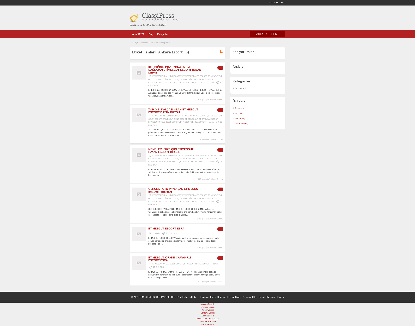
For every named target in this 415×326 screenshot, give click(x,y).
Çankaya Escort (207, 313)
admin (211, 82)
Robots (280, 297)
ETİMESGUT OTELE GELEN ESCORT (163, 82)
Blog (150, 34)
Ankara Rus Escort (207, 321)
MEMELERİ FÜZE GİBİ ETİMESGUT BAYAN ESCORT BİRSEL (170, 151)
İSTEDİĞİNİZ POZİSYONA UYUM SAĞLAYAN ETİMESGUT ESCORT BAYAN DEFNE (174, 70)
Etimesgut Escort (208, 297)
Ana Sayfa (134, 43)
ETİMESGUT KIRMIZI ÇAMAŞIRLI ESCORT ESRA (169, 259)
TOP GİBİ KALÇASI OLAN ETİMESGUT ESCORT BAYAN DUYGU (173, 111)
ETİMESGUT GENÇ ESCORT (175, 79)
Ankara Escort (207, 304)
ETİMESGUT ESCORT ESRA (166, 228)
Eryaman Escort (207, 307)
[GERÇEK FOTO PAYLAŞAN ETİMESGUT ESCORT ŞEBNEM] (139, 201)
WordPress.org (241, 124)
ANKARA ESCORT (267, 34)
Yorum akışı (240, 118)
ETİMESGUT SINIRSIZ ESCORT (193, 82)
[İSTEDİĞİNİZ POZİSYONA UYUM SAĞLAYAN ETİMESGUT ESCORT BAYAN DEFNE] (139, 79)
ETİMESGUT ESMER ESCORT (194, 76)
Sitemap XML (249, 297)
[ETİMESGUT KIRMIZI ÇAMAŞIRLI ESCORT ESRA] (139, 269)
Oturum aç (239, 108)
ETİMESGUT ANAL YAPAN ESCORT (166, 76)
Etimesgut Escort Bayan (229, 297)
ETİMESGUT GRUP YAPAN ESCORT (203, 79)
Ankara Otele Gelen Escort (207, 319)
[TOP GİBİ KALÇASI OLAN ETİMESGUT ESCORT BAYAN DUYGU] (139, 121)
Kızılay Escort (207, 310)
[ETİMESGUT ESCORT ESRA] (139, 240)
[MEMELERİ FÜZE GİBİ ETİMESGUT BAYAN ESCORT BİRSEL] (139, 161)
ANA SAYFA (138, 34)
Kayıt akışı (239, 113)
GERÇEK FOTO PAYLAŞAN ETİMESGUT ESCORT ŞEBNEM (174, 190)
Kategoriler (162, 34)
